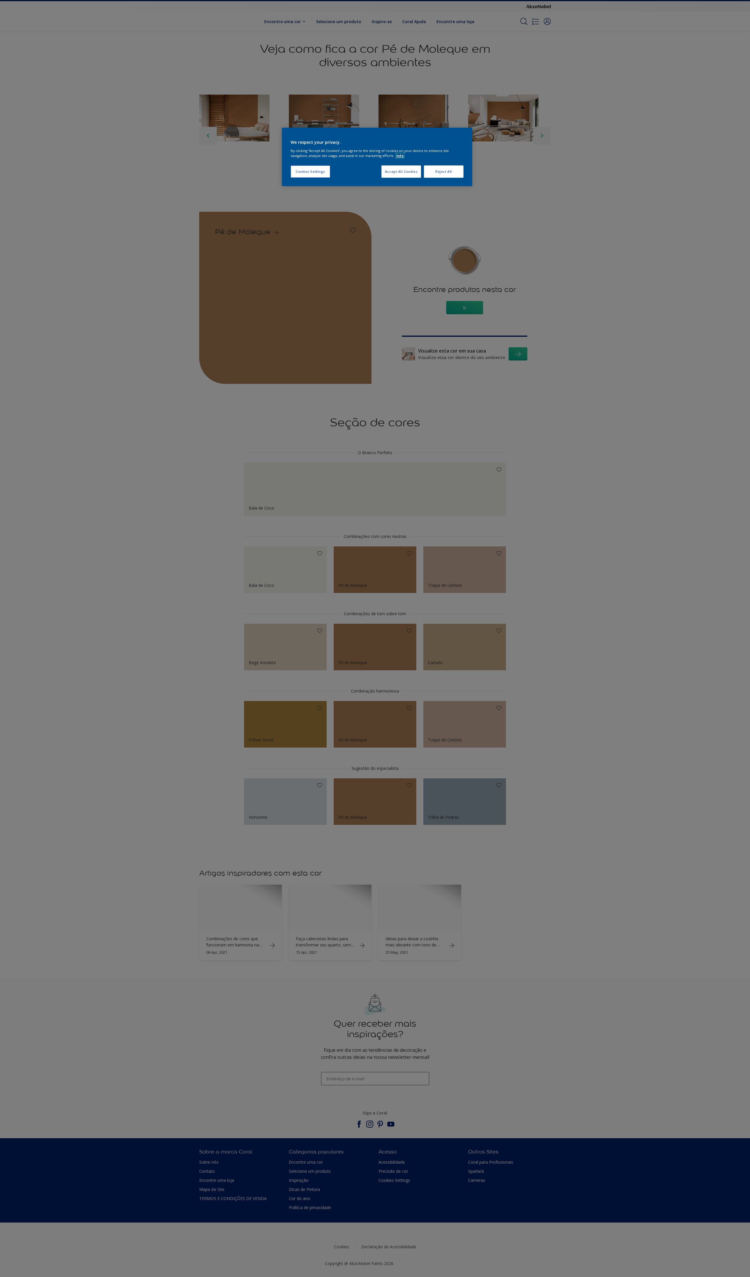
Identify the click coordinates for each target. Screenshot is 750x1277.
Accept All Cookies (401, 171)
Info (400, 155)
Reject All (443, 171)
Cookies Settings (310, 171)
